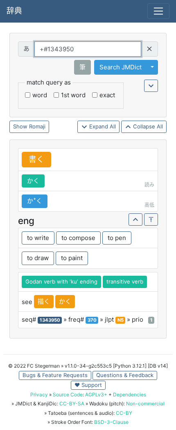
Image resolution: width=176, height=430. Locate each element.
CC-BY (124, 413)
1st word (73, 95)
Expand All (102, 126)
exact (107, 95)
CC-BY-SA (71, 403)
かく (33, 181)
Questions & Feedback (124, 375)
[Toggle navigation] (158, 11)
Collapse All (147, 126)
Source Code (68, 394)
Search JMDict (120, 67)
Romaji (37, 126)
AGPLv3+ (96, 394)
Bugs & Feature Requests (55, 375)
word (39, 95)
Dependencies (129, 394)
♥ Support (88, 385)
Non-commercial (145, 403)
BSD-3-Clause (111, 422)
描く (44, 301)
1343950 (50, 320)
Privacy (39, 394)
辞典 (14, 11)
